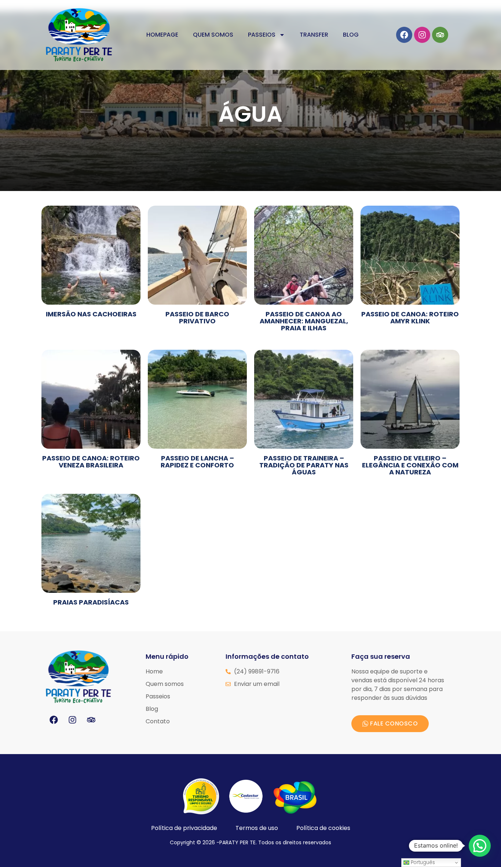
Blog (351, 34)
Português (422, 862)
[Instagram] (422, 35)
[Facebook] (404, 35)
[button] (480, 846)
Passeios (261, 34)
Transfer (314, 34)
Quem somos (213, 34)
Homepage (162, 34)
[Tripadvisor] (440, 35)
